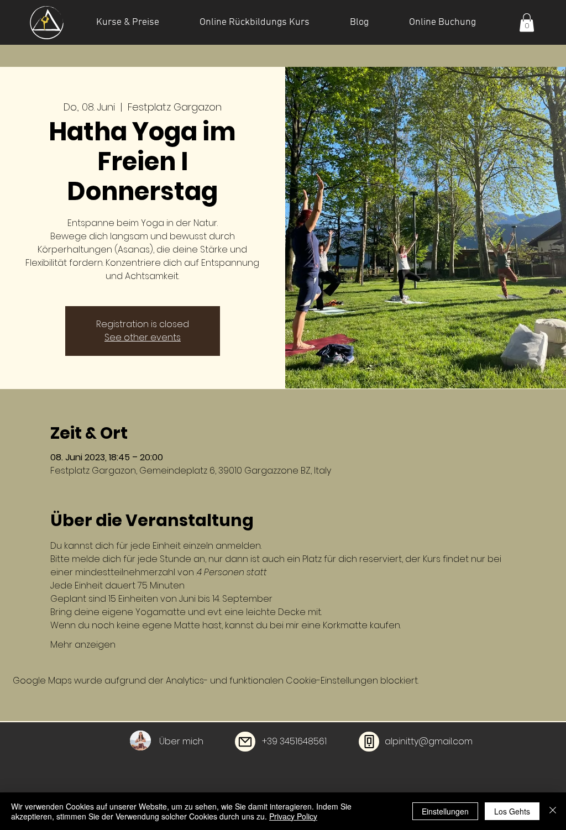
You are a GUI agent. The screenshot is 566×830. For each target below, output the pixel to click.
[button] (526, 22)
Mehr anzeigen (83, 645)
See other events (142, 337)
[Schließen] (552, 811)
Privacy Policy (293, 816)
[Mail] (245, 742)
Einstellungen (445, 811)
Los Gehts (512, 811)
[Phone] (369, 742)
